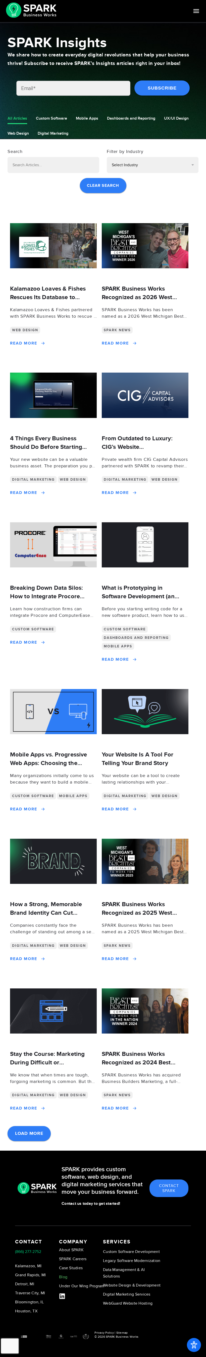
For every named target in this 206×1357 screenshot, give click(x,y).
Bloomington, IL (29, 1302)
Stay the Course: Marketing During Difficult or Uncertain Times (47, 1062)
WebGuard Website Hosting (127, 1303)
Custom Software (51, 118)
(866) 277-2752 (28, 1251)
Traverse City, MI (30, 1293)
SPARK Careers (72, 1258)
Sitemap (122, 1332)
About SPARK (71, 1249)
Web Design (18, 133)
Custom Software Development (131, 1251)
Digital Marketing (53, 133)
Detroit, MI (24, 1284)
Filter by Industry (125, 151)
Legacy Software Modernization (131, 1260)
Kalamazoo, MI (28, 1265)
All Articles (17, 118)
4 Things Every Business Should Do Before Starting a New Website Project (48, 447)
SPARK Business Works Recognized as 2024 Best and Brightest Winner (136, 1062)
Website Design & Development (132, 1285)
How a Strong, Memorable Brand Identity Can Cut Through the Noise (46, 913)
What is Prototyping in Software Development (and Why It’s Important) (140, 596)
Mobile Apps (87, 118)
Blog (63, 1277)
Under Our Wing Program (82, 1286)
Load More (29, 1133)
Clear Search (103, 185)
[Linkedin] (62, 1296)
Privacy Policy (104, 1332)
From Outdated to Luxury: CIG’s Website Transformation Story (137, 447)
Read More (23, 343)
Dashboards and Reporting (131, 118)
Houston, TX (26, 1311)
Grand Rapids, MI (30, 1275)
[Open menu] (196, 11)
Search (15, 151)
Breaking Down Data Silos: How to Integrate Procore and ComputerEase (46, 596)
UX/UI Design (176, 118)
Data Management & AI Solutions (124, 1273)
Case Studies (71, 1267)
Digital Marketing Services (126, 1294)
